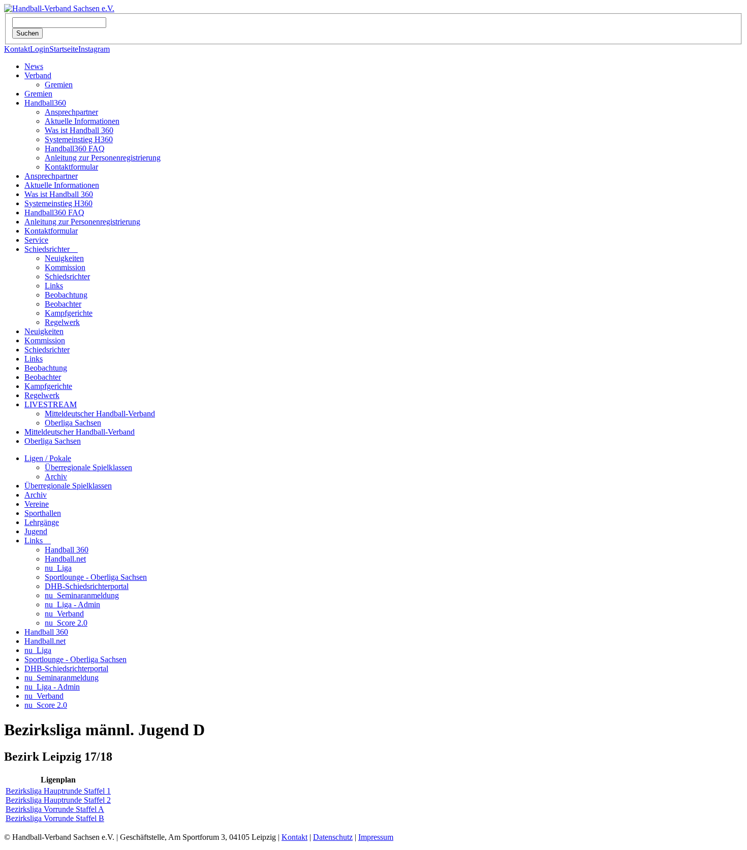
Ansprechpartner (71, 112)
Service (36, 240)
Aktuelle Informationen (82, 121)
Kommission (65, 267)
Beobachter (63, 304)
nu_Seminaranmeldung (82, 595)
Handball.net (65, 558)
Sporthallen (42, 513)
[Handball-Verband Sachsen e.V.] (59, 8)
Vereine (36, 504)
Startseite (63, 49)
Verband (37, 75)
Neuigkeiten (64, 258)
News (33, 66)
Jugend (35, 531)
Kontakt (17, 49)
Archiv (56, 476)
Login (39, 49)
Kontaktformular (71, 166)
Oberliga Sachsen (73, 422)
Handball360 (45, 103)
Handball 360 (66, 549)
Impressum (375, 837)
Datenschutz (333, 837)
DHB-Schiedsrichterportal (87, 586)
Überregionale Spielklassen (88, 467)
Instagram (94, 49)
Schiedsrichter (51, 249)
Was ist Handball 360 (79, 130)
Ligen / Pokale (47, 458)
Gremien (59, 84)
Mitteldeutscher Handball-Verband (100, 413)
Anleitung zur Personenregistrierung (103, 157)
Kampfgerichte (68, 313)
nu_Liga (58, 568)
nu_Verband (64, 613)
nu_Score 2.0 (66, 622)
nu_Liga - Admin (72, 604)
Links (54, 285)
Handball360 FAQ (75, 148)
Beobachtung (66, 294)
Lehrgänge (41, 522)
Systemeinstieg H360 (79, 139)
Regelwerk (62, 322)
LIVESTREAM (50, 404)
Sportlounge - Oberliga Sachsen (96, 577)
